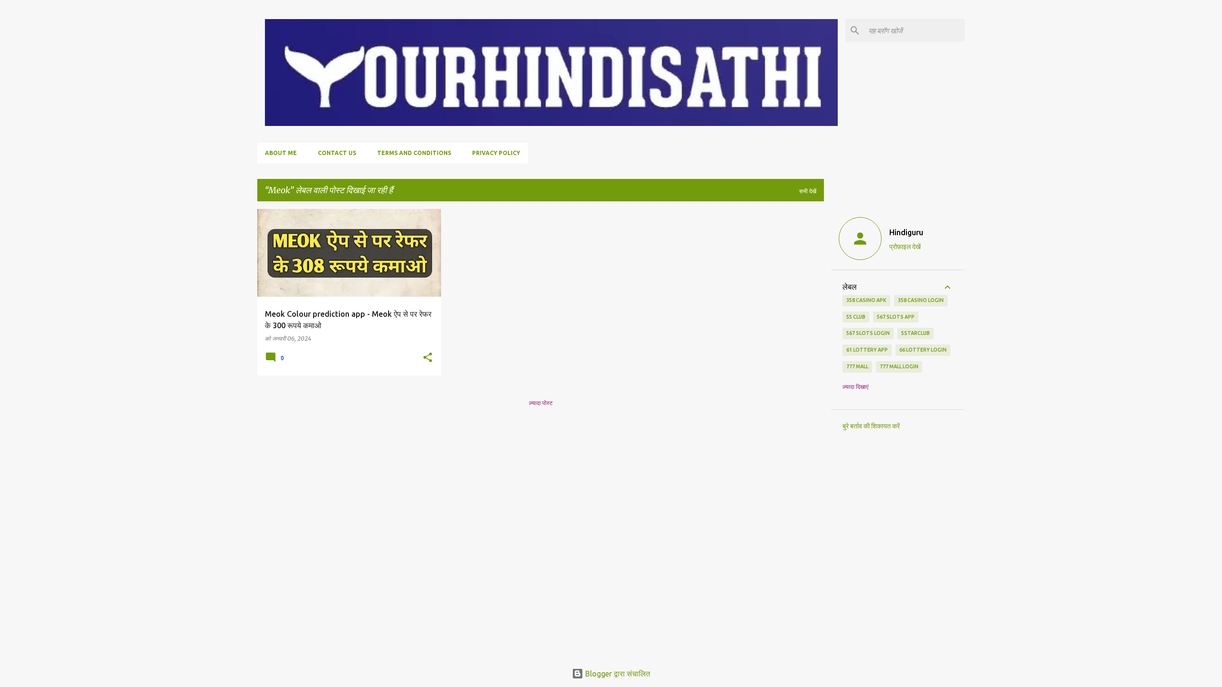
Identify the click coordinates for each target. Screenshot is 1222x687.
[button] (427, 358)
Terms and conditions (414, 153)
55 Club (855, 317)
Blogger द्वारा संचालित (616, 673)
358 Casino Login (921, 300)
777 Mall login (899, 366)
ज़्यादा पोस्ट (541, 403)
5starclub (915, 333)
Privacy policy (496, 153)
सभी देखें (807, 191)
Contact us (337, 153)
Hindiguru (906, 232)
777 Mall (857, 366)
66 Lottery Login (923, 350)
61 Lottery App (867, 350)
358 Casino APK (866, 300)
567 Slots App (896, 317)
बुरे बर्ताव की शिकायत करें (871, 426)
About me (281, 153)
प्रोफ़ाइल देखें (905, 246)
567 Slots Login (868, 333)
